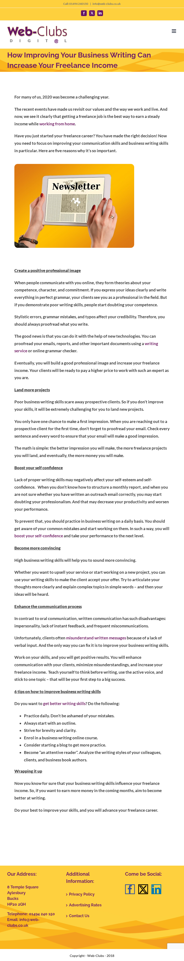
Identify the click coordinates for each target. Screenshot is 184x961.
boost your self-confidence (38, 535)
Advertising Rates (85, 905)
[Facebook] (130, 889)
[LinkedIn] (156, 889)
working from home (57, 123)
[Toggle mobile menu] (174, 31)
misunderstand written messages (96, 637)
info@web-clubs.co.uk (106, 4)
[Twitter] (143, 889)
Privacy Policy (82, 894)
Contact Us (79, 916)
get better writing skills (64, 703)
